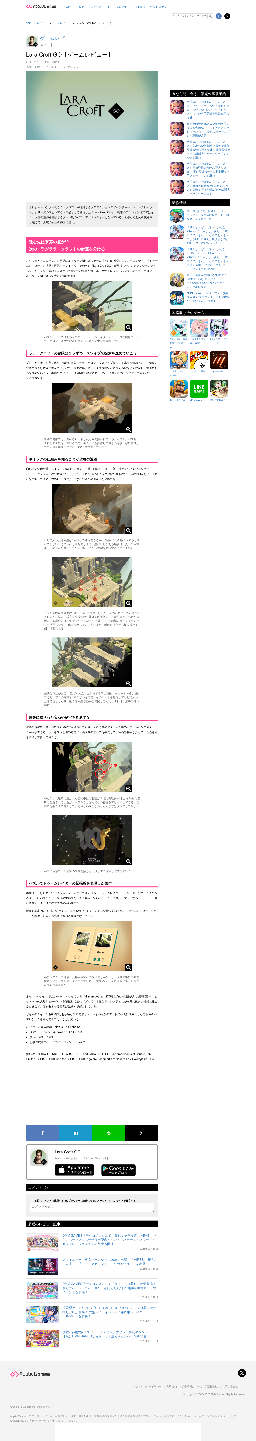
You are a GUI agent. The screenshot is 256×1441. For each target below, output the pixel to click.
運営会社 (212, 1386)
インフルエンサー (118, 7)
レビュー (46, 45)
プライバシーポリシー (149, 1386)
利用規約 (171, 1386)
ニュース (96, 7)
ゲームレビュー (57, 37)
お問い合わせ (230, 1386)
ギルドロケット (159, 7)
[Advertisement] (92, 170)
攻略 (81, 7)
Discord (140, 7)
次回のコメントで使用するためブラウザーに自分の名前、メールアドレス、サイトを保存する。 (86, 1200)
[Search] (210, 16)
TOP (67, 7)
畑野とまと (32, 62)
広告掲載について (192, 1386)
